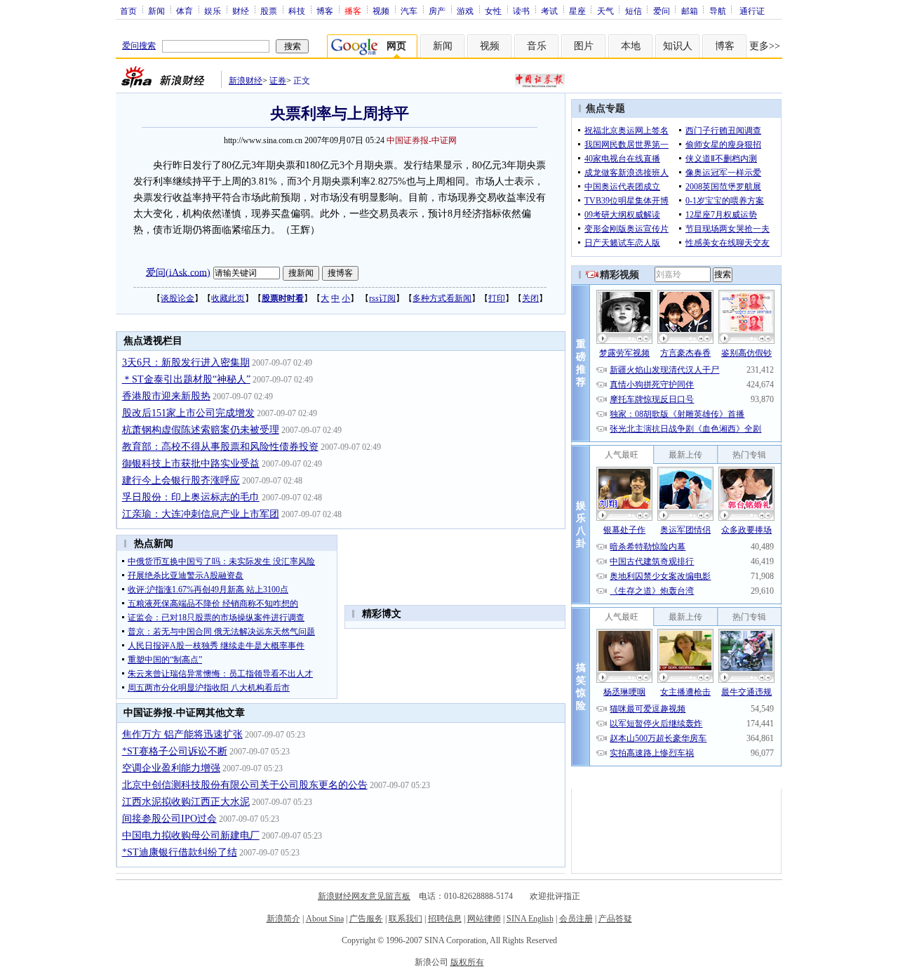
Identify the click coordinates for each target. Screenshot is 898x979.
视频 (381, 10)
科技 (296, 10)
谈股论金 (177, 298)
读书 (521, 10)
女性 (493, 10)
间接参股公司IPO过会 (169, 818)
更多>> (764, 46)
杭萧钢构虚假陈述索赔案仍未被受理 (200, 430)
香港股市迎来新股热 (166, 396)
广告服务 (366, 919)
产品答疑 (615, 919)
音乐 (537, 46)
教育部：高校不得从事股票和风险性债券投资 (220, 446)
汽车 (409, 10)
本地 (631, 46)
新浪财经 (245, 81)
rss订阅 (382, 298)
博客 (324, 10)
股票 (268, 10)
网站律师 (484, 919)
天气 (605, 10)
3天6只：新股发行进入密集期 (186, 362)
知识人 (677, 46)
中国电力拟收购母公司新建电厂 (191, 835)
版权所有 (467, 962)
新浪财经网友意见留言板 (364, 896)
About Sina (325, 919)
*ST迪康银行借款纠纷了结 (179, 852)
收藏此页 (228, 298)
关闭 (530, 298)
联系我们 (405, 919)
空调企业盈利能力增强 (171, 768)
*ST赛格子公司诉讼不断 (174, 751)
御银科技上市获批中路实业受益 (191, 463)
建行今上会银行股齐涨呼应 (181, 480)
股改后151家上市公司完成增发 (188, 413)
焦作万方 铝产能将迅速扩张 (182, 734)
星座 (577, 10)
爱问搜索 (139, 46)
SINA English (530, 919)
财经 (240, 10)
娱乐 (212, 10)
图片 (584, 46)
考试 (549, 10)
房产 (437, 10)
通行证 (752, 10)
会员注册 (576, 919)
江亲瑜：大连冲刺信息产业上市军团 (200, 514)
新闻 (156, 10)
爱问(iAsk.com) (178, 272)
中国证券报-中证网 (422, 140)
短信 (633, 10)
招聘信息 (445, 919)
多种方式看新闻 (442, 298)
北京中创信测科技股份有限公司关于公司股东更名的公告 (245, 785)
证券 (277, 81)
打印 (496, 298)
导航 (717, 10)
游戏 (465, 10)
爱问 (661, 10)
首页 (128, 10)
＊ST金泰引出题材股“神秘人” (186, 379)
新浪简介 (283, 919)
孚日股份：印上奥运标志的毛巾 (191, 497)
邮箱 (689, 10)
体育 (184, 10)
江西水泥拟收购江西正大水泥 (186, 802)
